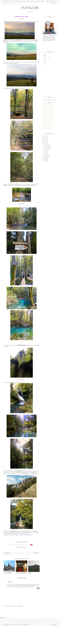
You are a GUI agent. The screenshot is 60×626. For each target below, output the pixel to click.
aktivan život (26, 1)
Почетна (5, 1)
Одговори (38, 588)
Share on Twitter (25, 544)
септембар (47, 149)
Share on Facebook (15, 544)
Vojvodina (47, 125)
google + (49, 56)
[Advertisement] (49, 81)
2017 (45, 141)
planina (20, 547)
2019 (45, 139)
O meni (9, 1)
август (46, 150)
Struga (43, 125)
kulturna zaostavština (17, 1)
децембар (47, 144)
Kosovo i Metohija (48, 122)
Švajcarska (48, 109)
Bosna (43, 112)
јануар (46, 156)
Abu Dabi (51, 118)
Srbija (38, 1)
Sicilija (51, 106)
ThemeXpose (11, 624)
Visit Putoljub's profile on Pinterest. (49, 99)
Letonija (53, 122)
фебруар (46, 155)
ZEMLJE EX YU (32, 1)
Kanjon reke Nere (48, 147)
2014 (45, 159)
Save (31, 544)
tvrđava (51, 128)
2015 (45, 157)
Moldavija (48, 115)
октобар (46, 146)
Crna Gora (47, 112)
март (46, 153)
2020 (45, 137)
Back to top (54, 624)
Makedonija (44, 109)
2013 (45, 160)
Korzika (44, 122)
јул (45, 152)
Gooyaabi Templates (21, 624)
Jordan (51, 112)
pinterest (45, 60)
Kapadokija (44, 115)
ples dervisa (47, 128)
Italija (43, 106)
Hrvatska (53, 109)
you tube (45, 56)
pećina (43, 128)
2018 (45, 140)
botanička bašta (52, 125)
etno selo (44, 118)
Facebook (49, 60)
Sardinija (52, 115)
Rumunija (24, 547)
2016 (45, 143)
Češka (47, 118)
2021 (45, 136)
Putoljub (30, 7)
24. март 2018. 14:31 (10, 582)
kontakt (42, 1)
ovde (4, 474)
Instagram (44, 64)
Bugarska (48, 106)
